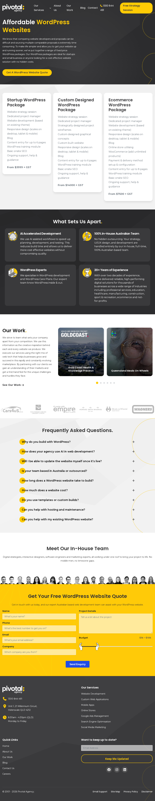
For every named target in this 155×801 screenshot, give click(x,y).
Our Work (70, 8)
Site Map (115, 791)
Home (5, 746)
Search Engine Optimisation (96, 721)
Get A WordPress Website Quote (27, 72)
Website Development (93, 693)
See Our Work (11, 385)
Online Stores (88, 710)
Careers (6, 774)
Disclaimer (147, 791)
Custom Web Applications (95, 699)
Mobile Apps (87, 705)
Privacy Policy (131, 791)
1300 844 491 (107, 8)
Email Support (100, 791)
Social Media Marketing (93, 727)
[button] (97, 383)
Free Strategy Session (131, 8)
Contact (93, 8)
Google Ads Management (95, 716)
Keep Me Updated (117, 759)
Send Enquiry (78, 664)
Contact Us (8, 768)
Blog (82, 8)
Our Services (39, 8)
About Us (57, 8)
